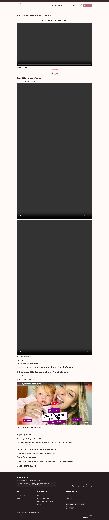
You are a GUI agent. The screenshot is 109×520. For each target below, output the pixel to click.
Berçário (54, 5)
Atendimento (87, 5)
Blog (38, 495)
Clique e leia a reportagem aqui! (24, 356)
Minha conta (19, 499)
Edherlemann (86, 517)
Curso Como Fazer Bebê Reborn (43, 496)
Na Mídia (39, 503)
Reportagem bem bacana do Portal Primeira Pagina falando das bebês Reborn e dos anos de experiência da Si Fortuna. (45, 442)
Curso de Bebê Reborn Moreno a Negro (45, 498)
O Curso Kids (39, 504)
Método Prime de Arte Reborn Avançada (45, 501)
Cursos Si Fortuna (40, 499)
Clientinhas (39, 493)
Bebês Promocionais (63, 5)
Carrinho (18, 498)
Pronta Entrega (73, 5)
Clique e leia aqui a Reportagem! (24, 444)
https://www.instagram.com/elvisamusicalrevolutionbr (29, 363)
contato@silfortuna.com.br (71, 495)
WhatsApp (68, 493)
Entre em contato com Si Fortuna (72, 496)
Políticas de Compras (70, 498)
